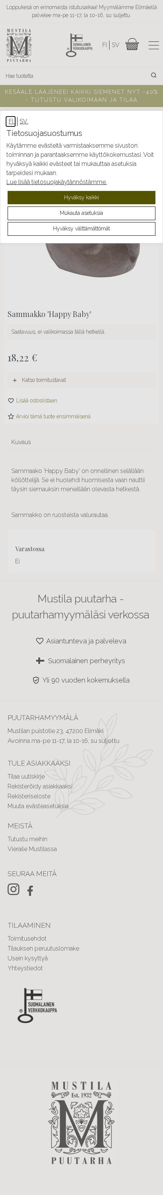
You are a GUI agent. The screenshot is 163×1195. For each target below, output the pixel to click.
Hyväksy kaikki (81, 197)
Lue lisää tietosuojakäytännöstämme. (56, 182)
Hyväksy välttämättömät (81, 228)
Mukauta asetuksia (81, 213)
